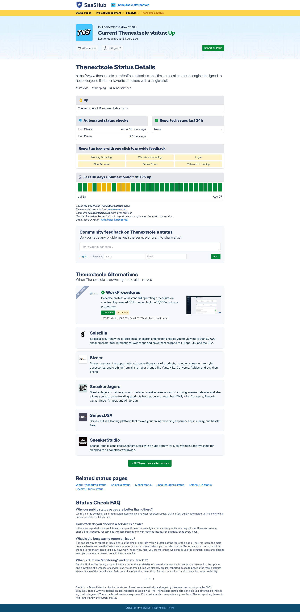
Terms (171, 607)
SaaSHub (145, 607)
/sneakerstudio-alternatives (96, 436)
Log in (83, 256)
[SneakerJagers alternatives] (83, 388)
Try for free (108, 312)
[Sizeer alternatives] (83, 359)
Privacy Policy (159, 607)
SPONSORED (81, 291)
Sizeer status (143, 485)
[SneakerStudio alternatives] (83, 441)
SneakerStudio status (89, 489)
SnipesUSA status (200, 485)
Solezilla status (120, 485)
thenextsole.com (116, 209)
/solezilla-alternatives (93, 329)
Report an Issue (213, 47)
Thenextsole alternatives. (113, 219)
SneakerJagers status (170, 485)
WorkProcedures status (91, 485)
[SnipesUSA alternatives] (83, 417)
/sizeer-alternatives (91, 353)
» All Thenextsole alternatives (150, 463)
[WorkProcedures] (94, 294)
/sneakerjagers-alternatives (96, 382)
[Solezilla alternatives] (83, 334)
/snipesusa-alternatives (94, 411)
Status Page (132, 607)
